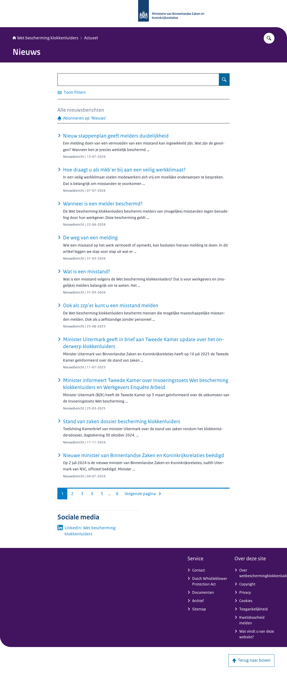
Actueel (91, 38)
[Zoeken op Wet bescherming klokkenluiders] (269, 38)
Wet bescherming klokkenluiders (47, 38)
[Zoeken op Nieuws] (224, 79)
